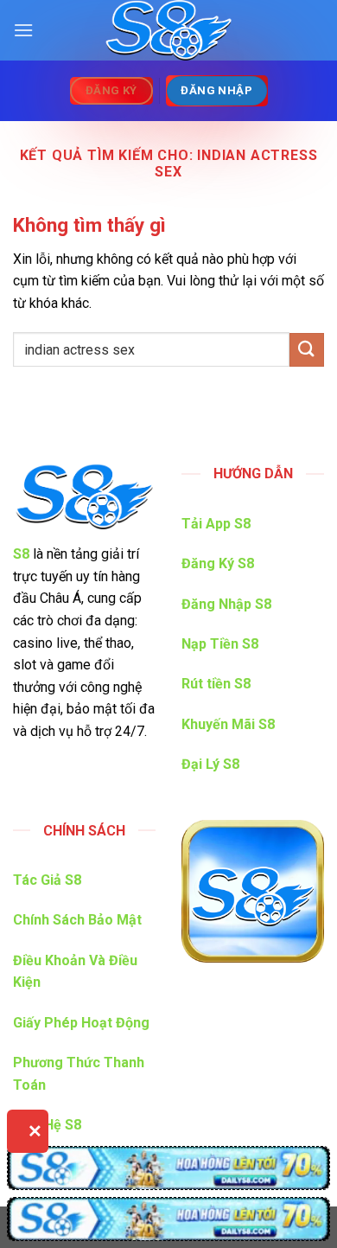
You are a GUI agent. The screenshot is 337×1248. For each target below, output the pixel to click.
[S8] (168, 30)
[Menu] (23, 30)
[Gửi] (306, 350)
